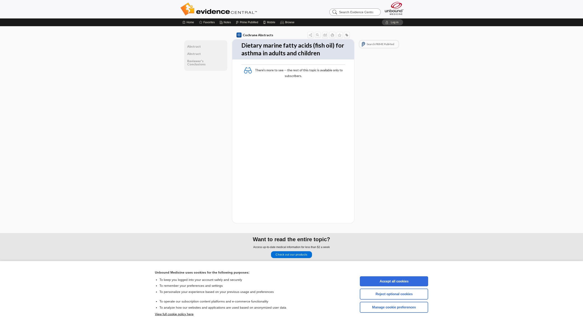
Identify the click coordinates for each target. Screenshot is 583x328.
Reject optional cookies (394, 294)
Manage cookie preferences (394, 307)
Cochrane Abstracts (258, 35)
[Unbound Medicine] (394, 8)
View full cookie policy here (174, 314)
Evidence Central (237, 9)
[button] (288, 22)
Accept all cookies (394, 281)
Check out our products (291, 254)
